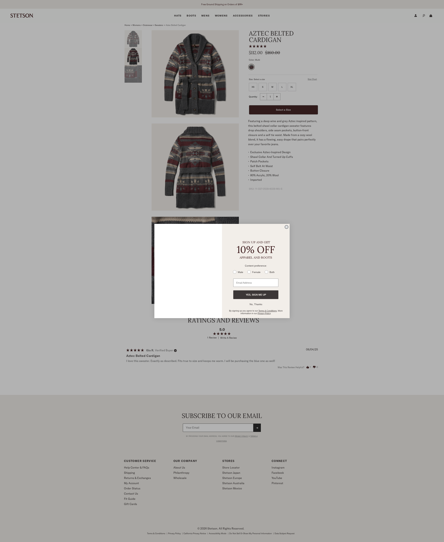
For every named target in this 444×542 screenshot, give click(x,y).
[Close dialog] (286, 227)
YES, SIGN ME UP (256, 294)
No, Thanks (256, 304)
